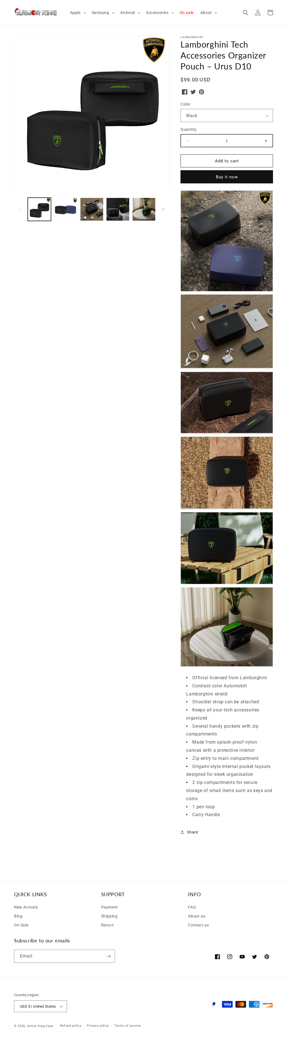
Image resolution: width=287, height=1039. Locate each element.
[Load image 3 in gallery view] (91, 209)
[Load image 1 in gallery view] (39, 209)
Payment (109, 907)
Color (185, 104)
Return (107, 925)
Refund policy (71, 1026)
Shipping (109, 916)
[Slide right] (163, 209)
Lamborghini (191, 37)
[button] (77, 12)
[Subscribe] (108, 956)
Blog (18, 916)
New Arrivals (26, 907)
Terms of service (127, 1026)
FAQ (192, 907)
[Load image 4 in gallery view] (117, 209)
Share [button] (192, 832)
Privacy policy (98, 1026)
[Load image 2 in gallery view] (65, 209)
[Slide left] (20, 209)
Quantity (188, 129)
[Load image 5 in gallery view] (144, 209)
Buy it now (227, 176)
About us (196, 916)
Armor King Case (40, 1026)
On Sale (21, 925)
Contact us (198, 925)
